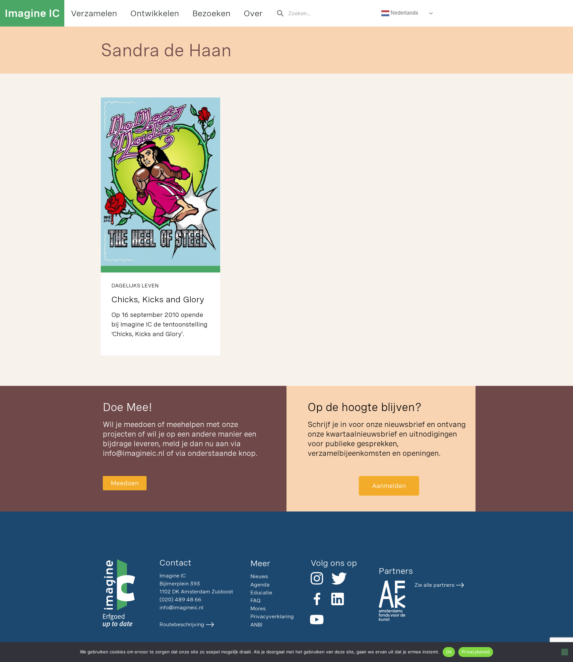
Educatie (261, 592)
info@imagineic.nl (133, 453)
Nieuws (259, 576)
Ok (449, 651)
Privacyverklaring (272, 616)
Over (253, 13)
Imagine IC (32, 13)
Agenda (260, 584)
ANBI (256, 625)
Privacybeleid (476, 651)
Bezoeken (211, 13)
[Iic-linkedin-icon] (337, 599)
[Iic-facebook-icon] (317, 599)
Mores (258, 608)
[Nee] (564, 652)
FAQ (255, 600)
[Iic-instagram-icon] (317, 578)
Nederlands (403, 13)
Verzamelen (94, 13)
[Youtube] (317, 619)
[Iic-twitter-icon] (337, 578)
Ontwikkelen (154, 13)
